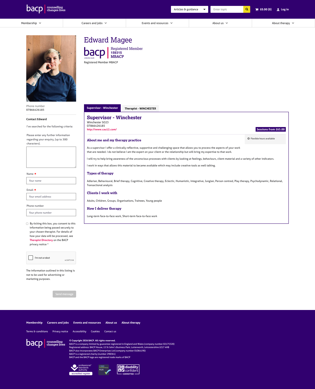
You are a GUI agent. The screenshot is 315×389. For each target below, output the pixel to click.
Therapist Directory (41, 240)
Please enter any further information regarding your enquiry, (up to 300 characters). (48, 139)
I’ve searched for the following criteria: (50, 126)
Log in (285, 9)
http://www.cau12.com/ (102, 129)
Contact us (110, 331)
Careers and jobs (92, 23)
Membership (29, 23)
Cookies (95, 331)
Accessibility (79, 331)
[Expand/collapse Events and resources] (171, 23)
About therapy (281, 23)
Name (30, 173)
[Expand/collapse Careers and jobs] (105, 23)
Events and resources (155, 23)
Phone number (35, 205)
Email (30, 189)
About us (218, 23)
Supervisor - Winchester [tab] (102, 108)
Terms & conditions (37, 331)
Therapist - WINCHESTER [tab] (140, 108)
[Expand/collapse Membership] (40, 23)
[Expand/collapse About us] (227, 23)
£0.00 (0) (266, 9)
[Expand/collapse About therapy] (293, 23)
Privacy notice (60, 331)
